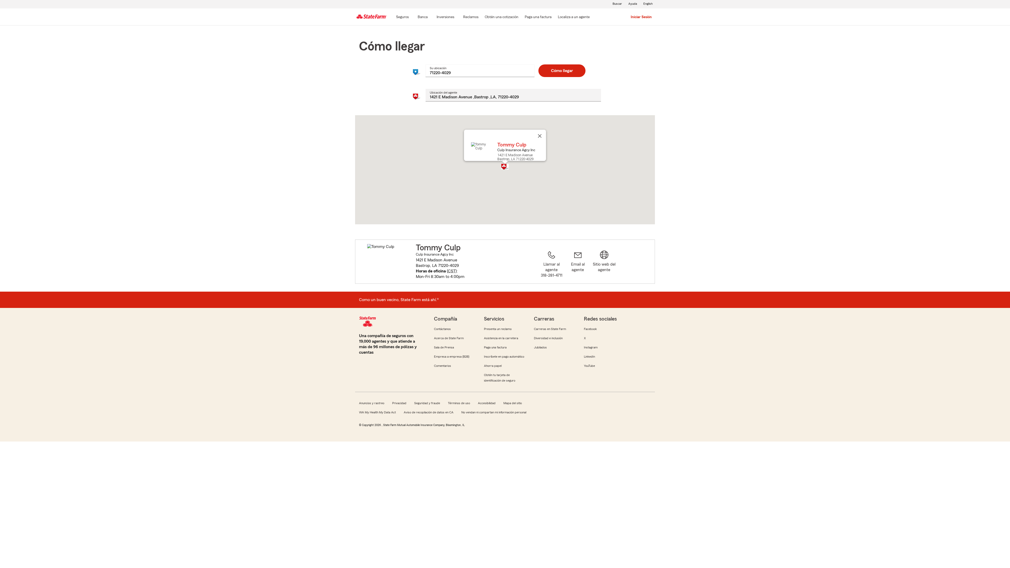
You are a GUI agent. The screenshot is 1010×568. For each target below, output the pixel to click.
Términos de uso (459, 403)
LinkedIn (589, 356)
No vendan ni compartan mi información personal (493, 412)
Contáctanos (442, 329)
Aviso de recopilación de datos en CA (428, 412)
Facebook (590, 329)
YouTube (589, 365)
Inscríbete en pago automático (504, 356)
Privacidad (399, 403)
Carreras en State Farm (550, 329)
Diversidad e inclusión (548, 338)
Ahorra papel (493, 365)
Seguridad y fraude (427, 403)
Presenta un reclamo (498, 329)
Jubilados (540, 347)
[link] (578, 265)
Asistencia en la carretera (501, 338)
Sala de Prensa (444, 347)
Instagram (591, 347)
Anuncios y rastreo (371, 403)
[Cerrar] (539, 136)
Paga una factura (495, 347)
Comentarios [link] (442, 365)
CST (452, 271)
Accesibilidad (487, 403)
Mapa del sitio (512, 403)
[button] (505, 167)
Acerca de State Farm (449, 338)
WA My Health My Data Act (377, 412)
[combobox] (480, 70)
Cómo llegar (562, 71)
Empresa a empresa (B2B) (451, 356)
